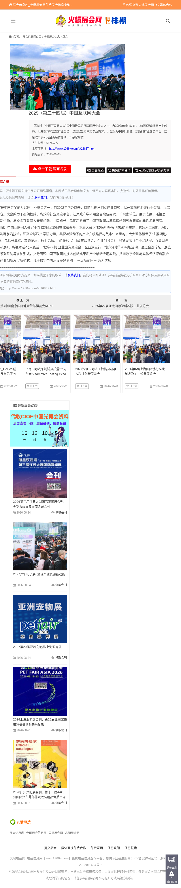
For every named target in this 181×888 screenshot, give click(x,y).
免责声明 (96, 848)
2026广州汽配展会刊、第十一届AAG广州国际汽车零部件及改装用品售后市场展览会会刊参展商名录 (40, 797)
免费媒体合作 (120, 170)
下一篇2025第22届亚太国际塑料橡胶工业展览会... (121, 303)
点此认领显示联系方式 (154, 170)
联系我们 (40, 197)
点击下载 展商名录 (52, 169)
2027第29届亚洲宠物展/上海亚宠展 (37, 647)
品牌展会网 (72, 832)
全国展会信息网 (36, 832)
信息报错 (97, 170)
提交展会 (50, 848)
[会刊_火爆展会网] (90, 21)
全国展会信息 (52, 36)
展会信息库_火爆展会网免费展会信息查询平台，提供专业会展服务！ (60, 5)
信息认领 (113, 848)
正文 (65, 36)
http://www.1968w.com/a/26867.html (72, 148)
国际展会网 (56, 832)
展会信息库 (17, 832)
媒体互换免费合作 (73, 848)
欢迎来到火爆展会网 (140, 5)
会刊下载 (32, 386)
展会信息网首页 (32, 36)
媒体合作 (166, 5)
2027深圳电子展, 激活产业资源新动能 (39, 574)
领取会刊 (61, 512)
